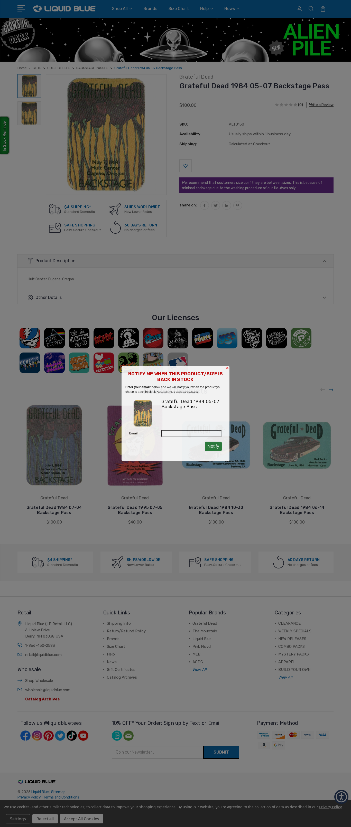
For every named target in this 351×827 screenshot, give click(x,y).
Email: (133, 433)
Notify (213, 446)
